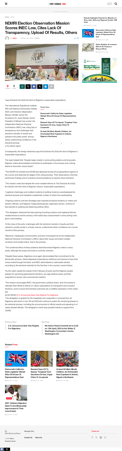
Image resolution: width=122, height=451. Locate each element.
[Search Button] (116, 3)
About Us (38, 437)
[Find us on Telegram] (101, 437)
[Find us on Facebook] (92, 437)
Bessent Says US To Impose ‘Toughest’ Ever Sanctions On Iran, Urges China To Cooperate (58, 125)
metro (14, 38)
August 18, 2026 (11, 414)
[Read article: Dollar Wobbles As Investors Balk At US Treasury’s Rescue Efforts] (88, 47)
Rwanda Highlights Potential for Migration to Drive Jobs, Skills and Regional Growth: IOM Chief (100, 20)
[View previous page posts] (57, 143)
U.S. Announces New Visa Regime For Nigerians (37, 295)
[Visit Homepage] (57, 4)
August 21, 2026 (11, 380)
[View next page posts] (61, 143)
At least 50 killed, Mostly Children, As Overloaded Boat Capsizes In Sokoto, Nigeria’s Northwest (55, 134)
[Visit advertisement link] (61, 8)
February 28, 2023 (27, 38)
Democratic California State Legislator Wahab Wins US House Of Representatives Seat (58, 116)
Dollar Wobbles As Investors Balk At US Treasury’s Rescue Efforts (106, 46)
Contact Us (28, 437)
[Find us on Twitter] (96, 437)
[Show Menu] (6, 3)
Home (7, 17)
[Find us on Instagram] (105, 437)
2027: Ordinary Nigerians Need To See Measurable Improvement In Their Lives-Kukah (16, 407)
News (13, 17)
